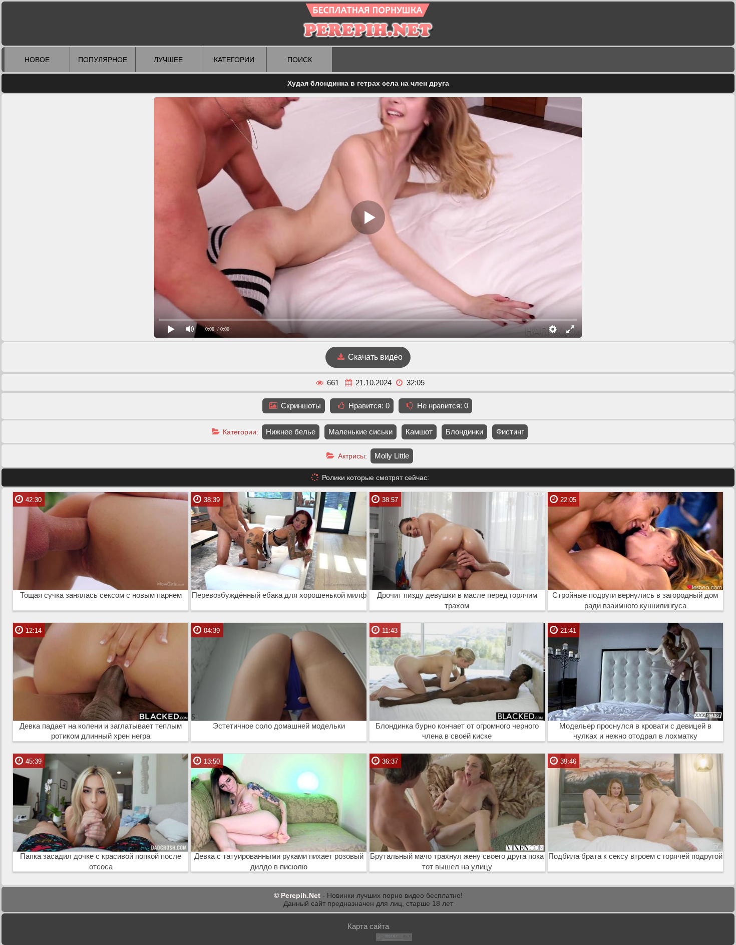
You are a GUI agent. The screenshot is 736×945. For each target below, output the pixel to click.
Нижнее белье (290, 431)
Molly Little (392, 455)
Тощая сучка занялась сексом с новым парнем (101, 595)
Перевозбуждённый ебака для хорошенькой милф (279, 595)
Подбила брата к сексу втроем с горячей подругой (635, 856)
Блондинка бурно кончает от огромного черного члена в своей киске (457, 731)
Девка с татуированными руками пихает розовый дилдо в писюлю (278, 861)
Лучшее (168, 60)
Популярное (102, 60)
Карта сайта (368, 926)
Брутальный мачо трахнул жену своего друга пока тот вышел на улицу (457, 861)
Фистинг (510, 431)
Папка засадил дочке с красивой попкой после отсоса (100, 861)
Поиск (299, 60)
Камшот (419, 431)
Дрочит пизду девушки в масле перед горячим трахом (457, 600)
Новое (37, 60)
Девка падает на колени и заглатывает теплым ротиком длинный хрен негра (101, 731)
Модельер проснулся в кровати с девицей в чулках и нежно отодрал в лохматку (635, 731)
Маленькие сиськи (360, 431)
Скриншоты (300, 405)
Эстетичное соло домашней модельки (279, 726)
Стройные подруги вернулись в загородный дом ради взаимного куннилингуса (635, 600)
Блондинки (464, 431)
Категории (234, 60)
